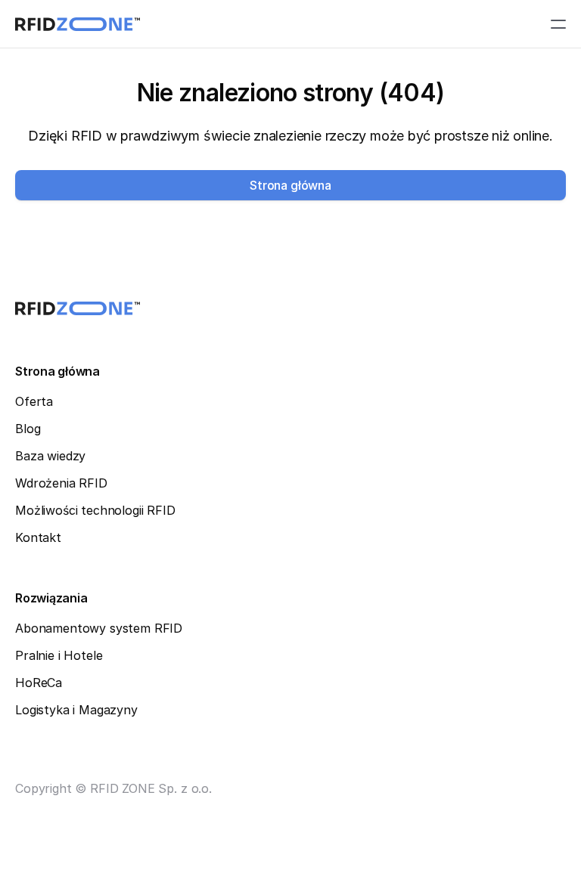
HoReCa (38, 682)
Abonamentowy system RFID (98, 628)
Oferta (34, 401)
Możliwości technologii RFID (95, 510)
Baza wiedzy (50, 455)
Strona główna (57, 371)
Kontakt (38, 537)
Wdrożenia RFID (61, 483)
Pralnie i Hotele (58, 655)
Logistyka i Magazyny (76, 709)
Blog (27, 428)
